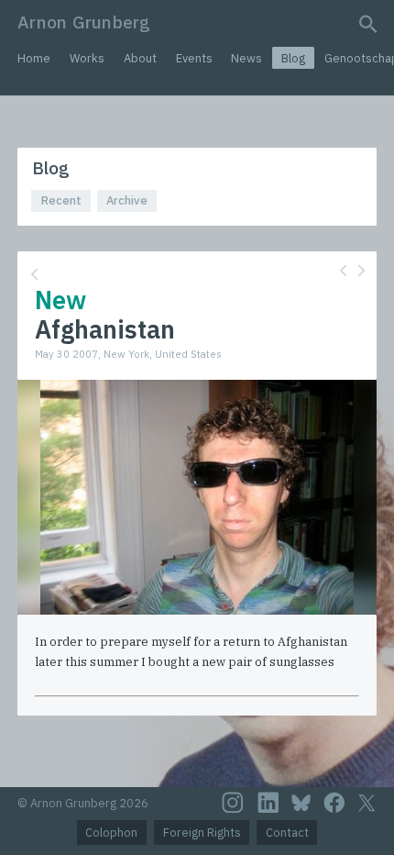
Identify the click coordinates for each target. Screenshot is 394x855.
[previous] (343, 270)
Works (87, 58)
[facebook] (334, 803)
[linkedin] (268, 803)
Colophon (111, 832)
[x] (366, 803)
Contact (287, 832)
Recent (61, 200)
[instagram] (233, 803)
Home (33, 58)
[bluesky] (301, 803)
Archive (127, 200)
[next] (361, 270)
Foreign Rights (202, 832)
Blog (293, 58)
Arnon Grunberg (83, 21)
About (140, 58)
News (246, 58)
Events (194, 58)
